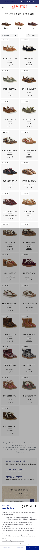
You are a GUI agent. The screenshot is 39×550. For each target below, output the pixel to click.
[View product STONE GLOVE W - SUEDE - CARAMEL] (10, 47)
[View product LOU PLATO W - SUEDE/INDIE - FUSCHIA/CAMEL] (10, 262)
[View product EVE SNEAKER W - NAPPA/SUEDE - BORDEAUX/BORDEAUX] (10, 200)
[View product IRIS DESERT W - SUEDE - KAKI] (29, 385)
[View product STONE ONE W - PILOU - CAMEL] (10, 108)
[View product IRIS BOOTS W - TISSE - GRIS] (29, 354)
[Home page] (19, 6)
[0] (35, 7)
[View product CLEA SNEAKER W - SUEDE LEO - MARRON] (10, 139)
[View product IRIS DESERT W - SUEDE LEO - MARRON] (10, 415)
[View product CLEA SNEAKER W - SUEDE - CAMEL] (29, 139)
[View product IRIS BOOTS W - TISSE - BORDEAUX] (10, 354)
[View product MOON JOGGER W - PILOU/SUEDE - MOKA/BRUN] (29, 293)
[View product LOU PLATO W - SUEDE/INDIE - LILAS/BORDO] (29, 262)
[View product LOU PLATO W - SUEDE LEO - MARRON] (29, 231)
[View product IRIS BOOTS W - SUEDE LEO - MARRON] (10, 323)
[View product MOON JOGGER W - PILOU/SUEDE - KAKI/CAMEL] (10, 293)
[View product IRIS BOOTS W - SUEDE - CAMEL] (29, 323)
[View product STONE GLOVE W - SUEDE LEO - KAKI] (10, 78)
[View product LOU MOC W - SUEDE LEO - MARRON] (10, 231)
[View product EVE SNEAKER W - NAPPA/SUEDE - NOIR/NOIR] (10, 170)
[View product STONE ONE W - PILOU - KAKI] (29, 108)
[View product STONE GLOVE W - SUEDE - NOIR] (29, 47)
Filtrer (32, 35)
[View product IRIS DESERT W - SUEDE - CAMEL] (10, 385)
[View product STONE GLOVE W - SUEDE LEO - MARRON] (29, 78)
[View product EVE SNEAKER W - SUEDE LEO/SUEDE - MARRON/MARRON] (29, 170)
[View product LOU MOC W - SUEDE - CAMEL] (29, 200)
